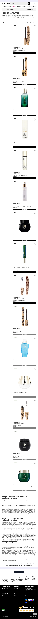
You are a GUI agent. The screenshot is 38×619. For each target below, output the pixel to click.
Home (5, 9)
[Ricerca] (29, 3)
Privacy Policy (16, 588)
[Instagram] (32, 616)
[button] (34, 22)
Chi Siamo (15, 595)
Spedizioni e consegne (5, 588)
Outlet (14, 6)
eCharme (14, 615)
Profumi (24, 6)
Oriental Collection (31, 6)
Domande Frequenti (5, 593)
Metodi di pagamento (5, 591)
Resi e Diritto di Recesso (6, 590)
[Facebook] (30, 616)
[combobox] (20, 3)
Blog (2, 595)
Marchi (5, 6)
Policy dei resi (16, 590)
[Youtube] (33, 616)
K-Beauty (19, 6)
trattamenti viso (27, 543)
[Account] (33, 3)
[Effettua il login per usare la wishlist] (35, 26)
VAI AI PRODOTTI (30, 9)
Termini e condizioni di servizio (19, 591)
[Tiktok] (35, 616)
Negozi (15, 593)
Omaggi (9, 6)
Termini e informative (5, 616)
